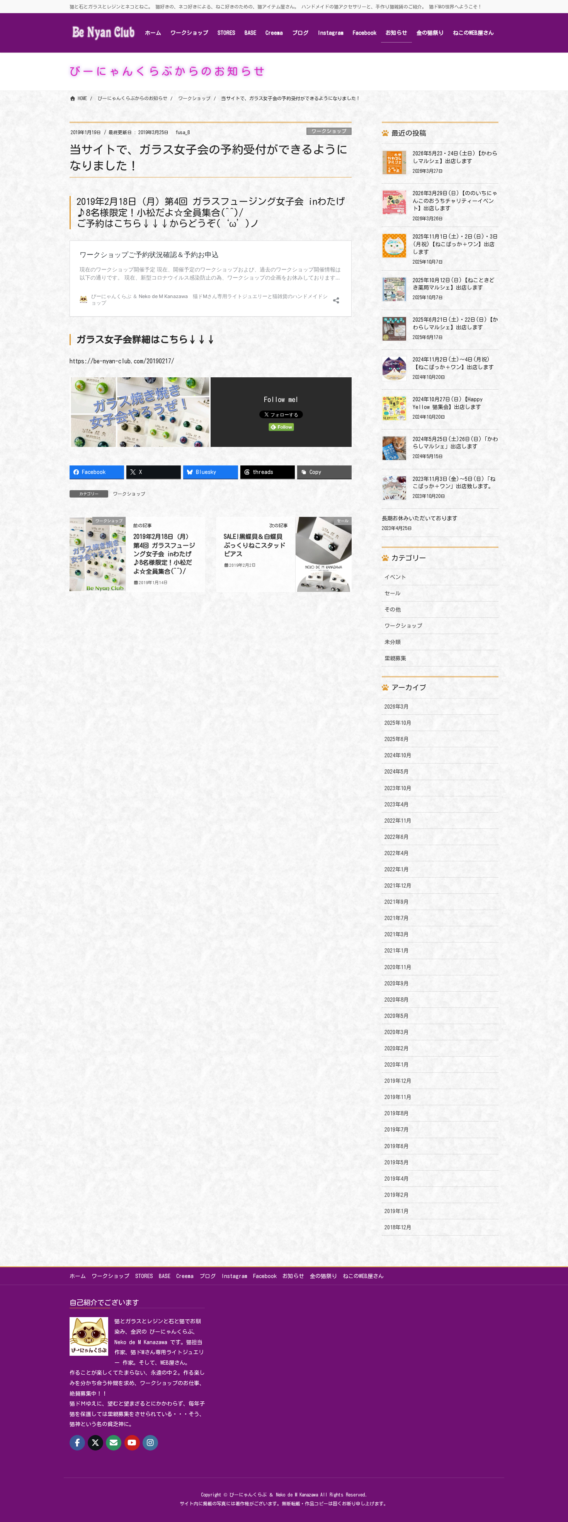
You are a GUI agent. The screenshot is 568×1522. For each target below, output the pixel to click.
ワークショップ (329, 131)
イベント (395, 577)
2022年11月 (398, 820)
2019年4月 (396, 1178)
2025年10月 (398, 723)
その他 (392, 609)
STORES (144, 1276)
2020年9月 (396, 983)
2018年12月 (398, 1227)
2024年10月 (398, 755)
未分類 (392, 642)
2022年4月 (396, 853)
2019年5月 (396, 1162)
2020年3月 (396, 1032)
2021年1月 (396, 950)
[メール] (113, 1442)
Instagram (234, 1276)
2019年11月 (398, 1097)
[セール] (324, 551)
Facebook (265, 1276)
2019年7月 (396, 1129)
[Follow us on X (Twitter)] (95, 1442)
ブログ (207, 1276)
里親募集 (395, 658)
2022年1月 (396, 869)
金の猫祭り (323, 1276)
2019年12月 (398, 1081)
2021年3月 (396, 934)
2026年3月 (396, 706)
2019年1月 (396, 1211)
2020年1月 (396, 1064)
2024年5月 (396, 771)
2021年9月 (396, 902)
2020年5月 (396, 1016)
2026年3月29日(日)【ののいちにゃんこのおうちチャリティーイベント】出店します (455, 201)
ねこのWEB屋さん (363, 1276)
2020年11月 (398, 967)
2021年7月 (396, 918)
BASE (164, 1276)
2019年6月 (396, 1146)
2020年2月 (396, 1048)
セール (392, 593)
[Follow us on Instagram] (150, 1442)
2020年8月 (396, 999)
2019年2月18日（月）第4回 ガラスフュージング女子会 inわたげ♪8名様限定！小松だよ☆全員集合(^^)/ (164, 553)
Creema (185, 1276)
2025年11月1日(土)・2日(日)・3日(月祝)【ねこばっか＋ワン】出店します (455, 244)
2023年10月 (398, 788)
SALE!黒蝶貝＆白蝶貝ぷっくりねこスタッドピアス (255, 545)
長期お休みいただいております (419, 518)
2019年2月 (396, 1195)
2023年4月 (396, 804)
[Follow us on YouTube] (132, 1442)
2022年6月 (396, 837)
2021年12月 (398, 885)
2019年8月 (396, 1113)
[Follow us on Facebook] (77, 1442)
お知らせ (293, 1276)
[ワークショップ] (98, 544)
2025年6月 (396, 739)
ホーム (78, 1276)
